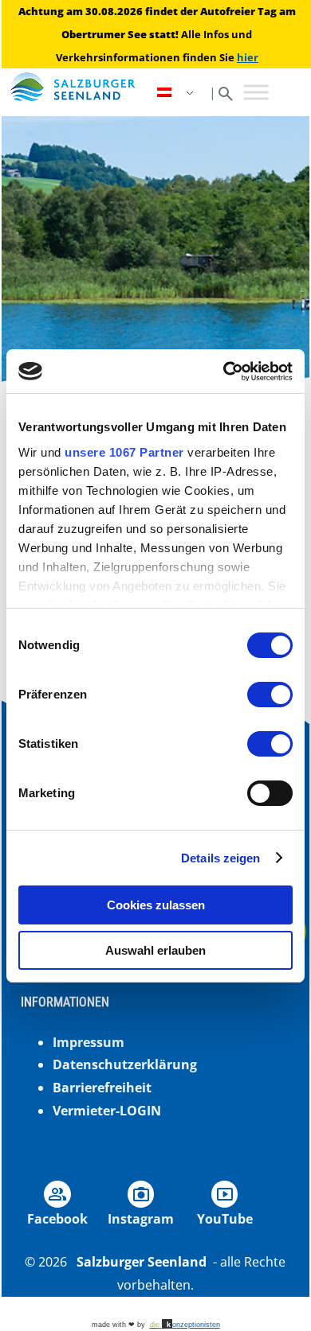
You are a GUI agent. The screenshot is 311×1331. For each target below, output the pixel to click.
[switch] (270, 694)
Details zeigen (220, 858)
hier (247, 57)
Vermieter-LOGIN (107, 1110)
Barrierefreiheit (102, 1087)
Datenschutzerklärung (125, 1064)
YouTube (225, 1219)
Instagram (141, 1219)
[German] (177, 93)
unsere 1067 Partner (124, 452)
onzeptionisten (185, 1325)
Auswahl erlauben (155, 950)
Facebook (57, 1219)
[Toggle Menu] (256, 92)
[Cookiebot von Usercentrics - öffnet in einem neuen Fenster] (224, 371)
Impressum (88, 1042)
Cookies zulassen (156, 905)
